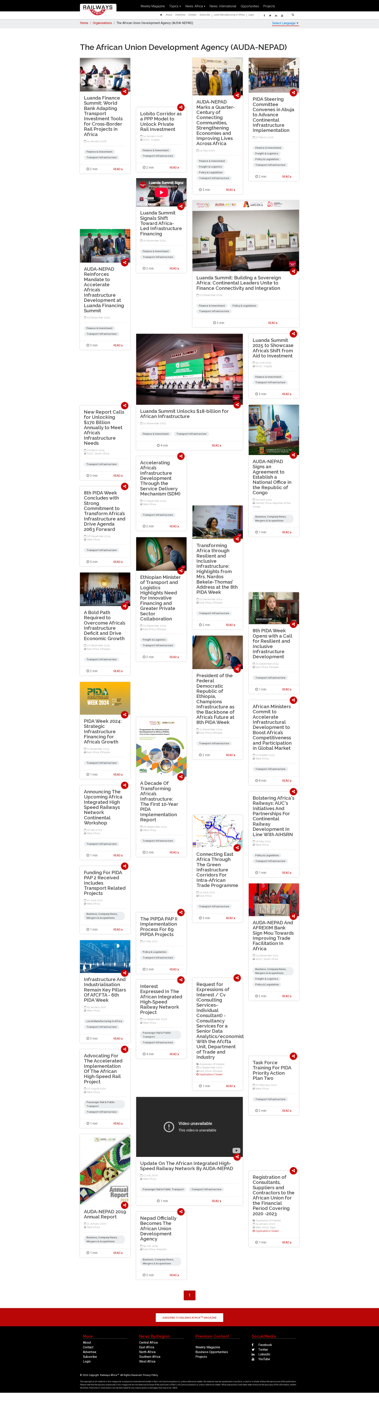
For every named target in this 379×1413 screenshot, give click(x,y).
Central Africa (263, 503)
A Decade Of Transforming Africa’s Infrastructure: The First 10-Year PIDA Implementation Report (159, 801)
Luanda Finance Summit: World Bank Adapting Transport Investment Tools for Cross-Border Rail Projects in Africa (103, 116)
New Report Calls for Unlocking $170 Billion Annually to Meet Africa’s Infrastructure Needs (104, 427)
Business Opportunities (211, 1352)
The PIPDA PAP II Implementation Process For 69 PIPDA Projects (158, 926)
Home (84, 23)
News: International (223, 6)
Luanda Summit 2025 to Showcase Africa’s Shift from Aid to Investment (273, 348)
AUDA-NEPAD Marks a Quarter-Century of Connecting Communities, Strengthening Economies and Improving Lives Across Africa (215, 122)
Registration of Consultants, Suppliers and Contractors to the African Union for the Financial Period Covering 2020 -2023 (274, 1195)
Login (251, 14)
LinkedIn (264, 1354)
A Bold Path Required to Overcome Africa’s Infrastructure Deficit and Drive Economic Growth (104, 625)
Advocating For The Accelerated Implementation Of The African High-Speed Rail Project (103, 1069)
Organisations (102, 23)
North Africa (147, 1352)
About (169, 14)
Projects (269, 6)
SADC (146, 139)
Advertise (180, 14)
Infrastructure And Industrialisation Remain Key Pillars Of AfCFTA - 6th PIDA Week (105, 990)
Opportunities (250, 6)
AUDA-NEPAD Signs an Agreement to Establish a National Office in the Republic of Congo (272, 477)
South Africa (102, 453)
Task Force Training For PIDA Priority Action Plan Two (272, 1070)
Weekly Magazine (153, 6)
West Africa (149, 504)
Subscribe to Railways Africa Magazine (189, 1317)
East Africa (205, 602)
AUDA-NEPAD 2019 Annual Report (105, 1214)
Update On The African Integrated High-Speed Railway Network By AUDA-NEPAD (186, 1165)
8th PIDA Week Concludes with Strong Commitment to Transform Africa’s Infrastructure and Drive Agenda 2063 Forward (104, 511)
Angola (155, 139)
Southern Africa (149, 1357)
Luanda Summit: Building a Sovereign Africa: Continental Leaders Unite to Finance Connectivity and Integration (238, 283)
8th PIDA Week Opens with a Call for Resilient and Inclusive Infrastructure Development (272, 643)
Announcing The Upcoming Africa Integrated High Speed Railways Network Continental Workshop (103, 807)
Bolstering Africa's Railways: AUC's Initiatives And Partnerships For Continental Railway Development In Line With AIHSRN (273, 816)
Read (230, 189)
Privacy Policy (150, 1375)
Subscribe (205, 14)
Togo (272, 1227)
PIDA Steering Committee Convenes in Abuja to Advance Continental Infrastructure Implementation (273, 114)
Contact (192, 14)
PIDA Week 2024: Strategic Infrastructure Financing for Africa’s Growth (103, 731)
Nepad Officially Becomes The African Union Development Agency (158, 1228)
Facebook (265, 1345)
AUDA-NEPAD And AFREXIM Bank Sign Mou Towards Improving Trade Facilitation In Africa (273, 935)
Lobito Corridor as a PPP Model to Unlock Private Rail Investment (161, 121)
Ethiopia (217, 602)
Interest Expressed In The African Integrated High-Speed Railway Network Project (161, 999)
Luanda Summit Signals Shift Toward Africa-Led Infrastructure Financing (161, 223)
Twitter (263, 1349)
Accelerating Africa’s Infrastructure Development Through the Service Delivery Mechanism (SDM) (160, 478)
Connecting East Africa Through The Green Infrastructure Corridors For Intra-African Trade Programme (217, 869)
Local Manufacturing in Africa (229, 14)
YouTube (264, 1359)
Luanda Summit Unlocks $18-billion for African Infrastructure (184, 413)
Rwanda (161, 1249)
